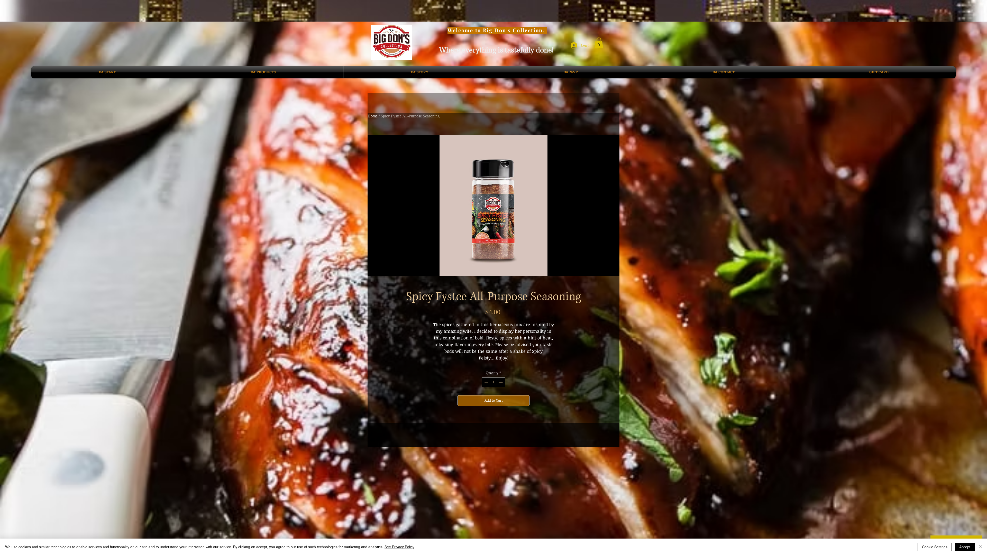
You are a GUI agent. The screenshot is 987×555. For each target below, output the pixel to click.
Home (373, 116)
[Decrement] (485, 382)
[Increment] (501, 382)
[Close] (981, 547)
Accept (964, 546)
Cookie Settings (934, 546)
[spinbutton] (493, 382)
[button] (598, 43)
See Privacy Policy (399, 546)
